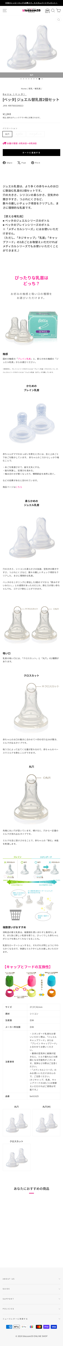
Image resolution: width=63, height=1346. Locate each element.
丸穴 (7, 134)
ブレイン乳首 (24, 358)
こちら (19, 486)
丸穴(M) (19, 134)
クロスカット (35, 134)
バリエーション (10, 128)
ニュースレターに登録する (15, 1319)
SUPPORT (8, 1299)
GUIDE (6, 1289)
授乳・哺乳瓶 (35, 88)
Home (24, 88)
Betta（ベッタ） (15, 94)
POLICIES (8, 1308)
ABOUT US (9, 1279)
